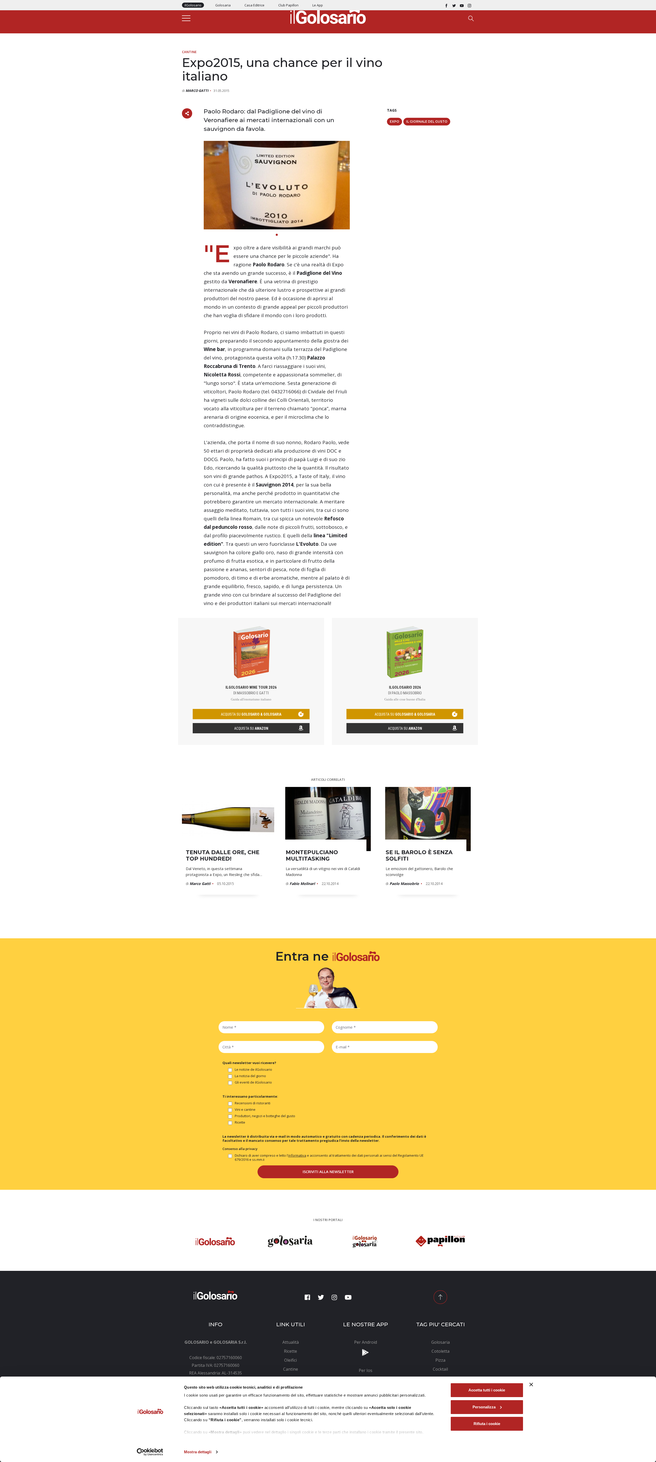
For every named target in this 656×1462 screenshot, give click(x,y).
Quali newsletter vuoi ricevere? (249, 1063)
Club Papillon (288, 5)
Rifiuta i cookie (487, 1423)
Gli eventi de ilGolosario (253, 1082)
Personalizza (484, 1407)
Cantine (189, 52)
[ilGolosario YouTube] (462, 5)
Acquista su (251, 728)
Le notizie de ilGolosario (253, 1069)
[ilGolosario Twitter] (454, 5)
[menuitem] (290, 1342)
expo (394, 121)
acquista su (251, 714)
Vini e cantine (245, 1109)
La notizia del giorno (250, 1076)
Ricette (240, 1122)
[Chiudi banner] (531, 1384)
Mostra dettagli (197, 1452)
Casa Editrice (254, 5)
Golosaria (223, 5)
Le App (317, 5)
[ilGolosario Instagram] (469, 5)
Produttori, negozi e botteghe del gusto (265, 1116)
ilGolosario (192, 5)
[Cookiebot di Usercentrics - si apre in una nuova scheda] (150, 1452)
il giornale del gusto (426, 121)
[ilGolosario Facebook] (446, 5)
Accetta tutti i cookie (486, 1390)
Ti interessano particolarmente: (250, 1096)
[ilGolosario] (328, 15)
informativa (297, 1155)
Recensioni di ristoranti (252, 1103)
